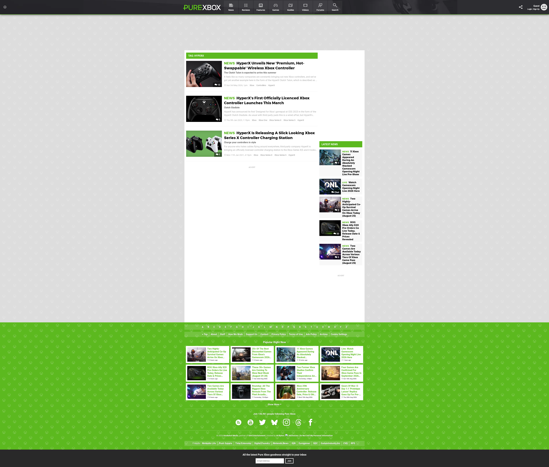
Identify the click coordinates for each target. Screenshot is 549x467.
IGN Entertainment (256, 435)
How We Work (235, 334)
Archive (324, 334)
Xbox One (263, 120)
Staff (222, 334)
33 (337, 233)
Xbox (252, 85)
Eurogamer (304, 443)
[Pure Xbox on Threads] (298, 423)
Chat (336, 192)
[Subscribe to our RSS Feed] (238, 423)
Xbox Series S (289, 120)
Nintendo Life (209, 443)
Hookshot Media (230, 435)
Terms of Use (296, 334)
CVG (345, 443)
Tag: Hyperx (196, 55)
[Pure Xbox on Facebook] (310, 423)
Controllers (261, 85)
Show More (274, 404)
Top (205, 334)
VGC (315, 443)
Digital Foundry (262, 443)
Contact (264, 334)
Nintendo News (281, 443)
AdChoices (293, 435)
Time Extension (243, 443)
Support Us (251, 334)
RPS (353, 443)
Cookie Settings (339, 334)
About (214, 334)
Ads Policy (311, 334)
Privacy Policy (278, 334)
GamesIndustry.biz (330, 443)
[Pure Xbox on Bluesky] (274, 423)
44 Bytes (280, 435)
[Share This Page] (521, 7)
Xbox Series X (275, 120)
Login (529, 9)
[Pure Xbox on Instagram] (286, 423)
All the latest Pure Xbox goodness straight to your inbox (274, 454)
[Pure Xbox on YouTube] (250, 423)
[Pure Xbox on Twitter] (262, 423)
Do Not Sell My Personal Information (316, 435)
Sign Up (536, 9)
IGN (294, 443)
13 (218, 84)
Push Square (225, 443)
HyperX (271, 85)
